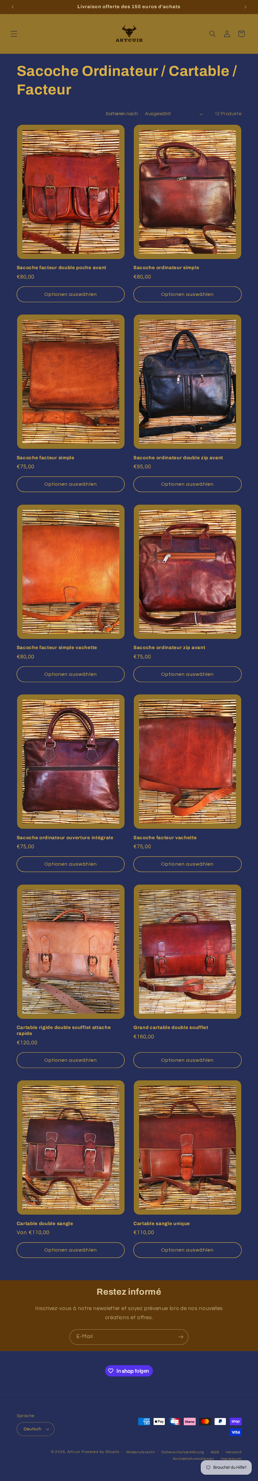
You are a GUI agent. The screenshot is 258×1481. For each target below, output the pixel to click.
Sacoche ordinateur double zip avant (178, 457)
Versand (233, 1452)
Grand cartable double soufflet (170, 1027)
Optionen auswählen (70, 294)
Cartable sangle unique (161, 1223)
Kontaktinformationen (193, 1459)
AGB (215, 1452)
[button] (14, 33)
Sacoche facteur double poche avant (61, 267)
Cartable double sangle (45, 1223)
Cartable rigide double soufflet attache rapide (64, 1030)
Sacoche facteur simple (46, 457)
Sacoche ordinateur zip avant (169, 647)
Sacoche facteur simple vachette (57, 647)
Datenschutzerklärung (182, 1452)
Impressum (231, 1459)
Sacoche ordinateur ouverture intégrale (65, 837)
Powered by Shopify (100, 1452)
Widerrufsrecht (140, 1452)
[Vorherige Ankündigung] (13, 7)
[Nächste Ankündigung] (245, 7)
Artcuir (73, 1452)
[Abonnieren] (181, 1337)
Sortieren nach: (122, 113)
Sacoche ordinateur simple (166, 267)
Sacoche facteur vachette (165, 837)
